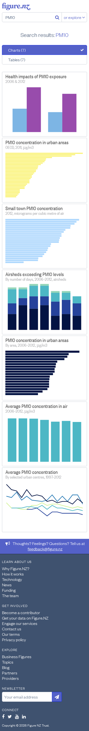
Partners (9, 672)
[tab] (44, 50)
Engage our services (19, 623)
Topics (7, 662)
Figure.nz (16, 6)
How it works (13, 573)
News (7, 584)
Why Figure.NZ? (15, 568)
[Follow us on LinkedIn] (24, 716)
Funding (9, 590)
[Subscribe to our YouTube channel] (17, 716)
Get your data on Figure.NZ (25, 618)
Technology (12, 579)
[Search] (57, 17)
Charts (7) (17, 50)
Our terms (11, 634)
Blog (5, 667)
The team (10, 595)
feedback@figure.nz (45, 548)
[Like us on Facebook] (3, 716)
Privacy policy (14, 639)
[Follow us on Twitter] (10, 716)
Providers (10, 678)
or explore (73, 17)
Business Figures (16, 656)
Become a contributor (21, 612)
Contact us (11, 628)
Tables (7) (16, 59)
